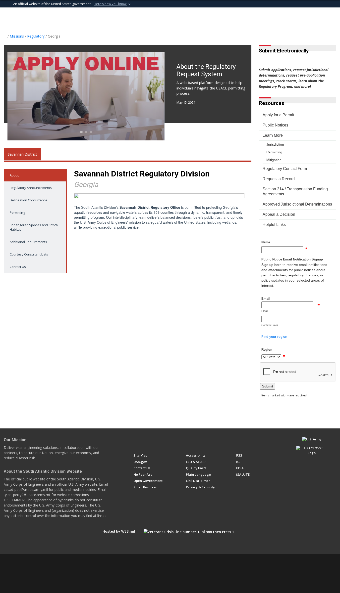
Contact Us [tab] (18, 266)
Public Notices (275, 125)
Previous (23, 96)
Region (266, 349)
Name (265, 242)
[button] (113, 3)
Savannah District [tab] (22, 154)
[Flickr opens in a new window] (163, 441)
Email (265, 298)
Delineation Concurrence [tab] (28, 200)
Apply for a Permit (278, 115)
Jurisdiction (275, 144)
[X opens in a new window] (145, 441)
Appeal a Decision (279, 214)
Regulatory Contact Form (285, 169)
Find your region (274, 337)
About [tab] (14, 175)
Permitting (274, 152)
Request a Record (279, 179)
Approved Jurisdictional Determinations (297, 204)
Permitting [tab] (17, 212)
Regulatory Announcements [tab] (31, 187)
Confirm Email (269, 325)
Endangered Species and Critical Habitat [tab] (34, 227)
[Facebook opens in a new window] (135, 441)
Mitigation (274, 160)
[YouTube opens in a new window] (154, 441)
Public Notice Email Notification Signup (292, 259)
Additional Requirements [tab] (28, 242)
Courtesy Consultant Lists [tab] (29, 254)
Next (149, 96)
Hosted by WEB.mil (119, 531)
